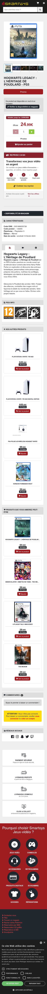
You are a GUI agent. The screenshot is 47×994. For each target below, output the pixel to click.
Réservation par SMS (11, 925)
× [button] (44, 942)
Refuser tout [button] (34, 983)
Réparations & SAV (10, 930)
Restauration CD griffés (12, 927)
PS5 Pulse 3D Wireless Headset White (22, 441)
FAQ (5, 917)
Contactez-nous (9, 915)
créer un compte (28, 718)
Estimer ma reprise (25, 186)
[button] (23, 989)
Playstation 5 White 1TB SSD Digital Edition (22, 399)
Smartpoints (8, 932)
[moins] (15, 131)
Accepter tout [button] (12, 983)
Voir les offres (33, 194)
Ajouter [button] (23, 453)
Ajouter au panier (25, 144)
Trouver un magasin (11, 920)
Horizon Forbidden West (22, 484)
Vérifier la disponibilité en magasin (23, 106)
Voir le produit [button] (23, 368)
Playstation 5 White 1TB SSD (22, 357)
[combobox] (41, 943)
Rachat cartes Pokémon (12, 922)
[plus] (31, 131)
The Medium (22, 667)
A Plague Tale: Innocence (23, 624)
